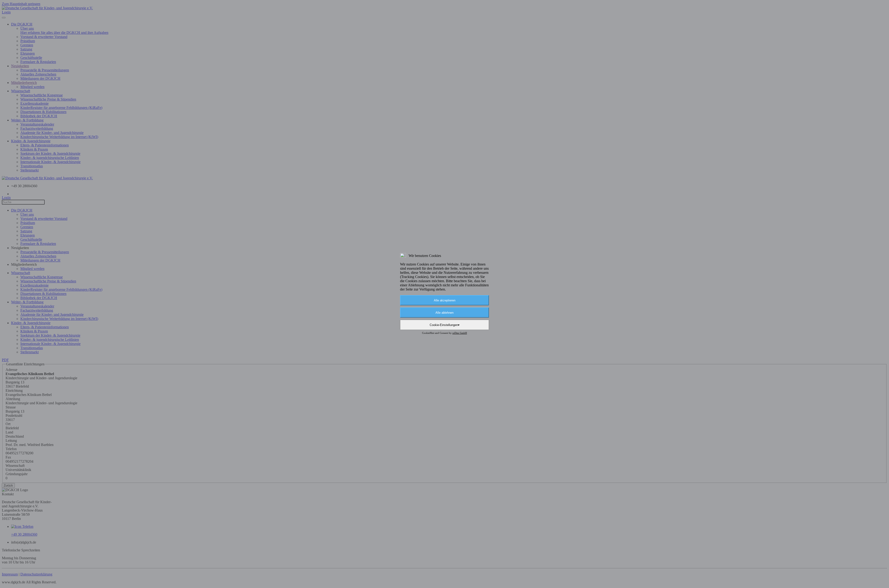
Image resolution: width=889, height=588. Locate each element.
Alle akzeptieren (444, 300)
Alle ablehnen (444, 312)
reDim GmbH (459, 333)
